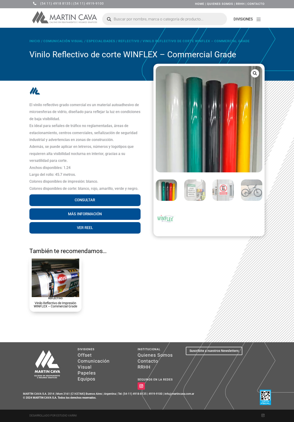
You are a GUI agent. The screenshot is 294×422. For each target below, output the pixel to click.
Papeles (87, 373)
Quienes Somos (155, 355)
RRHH (240, 4)
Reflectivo (128, 41)
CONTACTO (256, 4)
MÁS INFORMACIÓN (85, 214)
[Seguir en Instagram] (141, 386)
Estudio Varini (66, 415)
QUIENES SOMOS (220, 4)
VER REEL (85, 228)
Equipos (86, 379)
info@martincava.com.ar (179, 393)
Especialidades (101, 41)
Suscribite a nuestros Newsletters (214, 351)
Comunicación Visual (63, 41)
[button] (255, 73)
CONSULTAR (85, 200)
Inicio (34, 41)
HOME (199, 4)
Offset (85, 355)
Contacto (148, 361)
